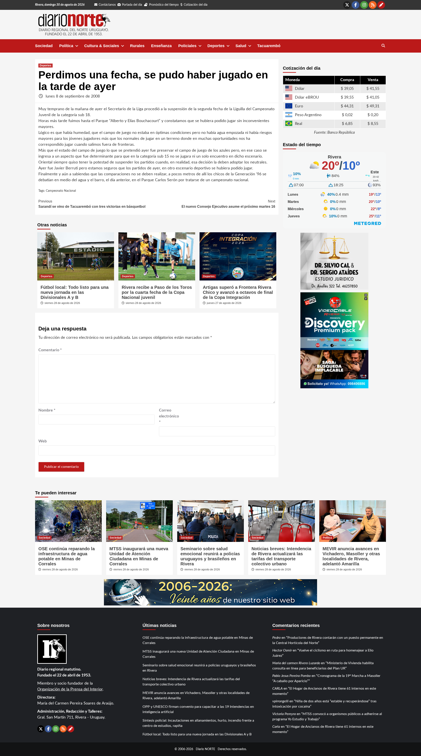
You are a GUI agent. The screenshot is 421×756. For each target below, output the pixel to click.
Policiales (187, 46)
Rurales (137, 46)
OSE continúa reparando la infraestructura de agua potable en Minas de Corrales (66, 556)
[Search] (383, 46)
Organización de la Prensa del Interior (70, 689)
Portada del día (132, 4)
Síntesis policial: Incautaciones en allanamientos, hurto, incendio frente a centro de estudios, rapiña (198, 723)
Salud (240, 46)
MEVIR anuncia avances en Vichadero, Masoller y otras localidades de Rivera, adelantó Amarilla (351, 556)
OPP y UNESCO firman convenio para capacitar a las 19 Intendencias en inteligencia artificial (198, 709)
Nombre (46, 410)
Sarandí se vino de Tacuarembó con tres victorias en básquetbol (91, 203)
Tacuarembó (268, 46)
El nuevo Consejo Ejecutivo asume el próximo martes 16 (228, 203)
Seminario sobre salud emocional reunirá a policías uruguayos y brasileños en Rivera (210, 556)
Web (42, 441)
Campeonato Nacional (61, 190)
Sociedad (44, 46)
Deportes (216, 46)
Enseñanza (161, 46)
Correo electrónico (169, 416)
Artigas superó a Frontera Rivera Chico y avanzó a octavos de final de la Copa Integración (238, 292)
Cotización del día (195, 4)
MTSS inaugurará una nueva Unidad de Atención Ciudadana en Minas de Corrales (138, 556)
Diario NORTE (205, 749)
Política (66, 46)
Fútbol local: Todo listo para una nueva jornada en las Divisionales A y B (75, 292)
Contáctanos (107, 4)
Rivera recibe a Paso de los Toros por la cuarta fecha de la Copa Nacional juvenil (157, 292)
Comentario (50, 350)
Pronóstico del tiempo (164, 4)
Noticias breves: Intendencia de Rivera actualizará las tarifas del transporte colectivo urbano (281, 556)
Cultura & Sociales (101, 46)
